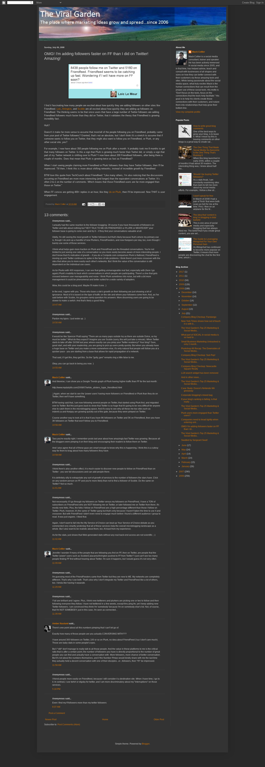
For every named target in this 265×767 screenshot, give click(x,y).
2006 (182, 476)
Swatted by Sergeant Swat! (194, 440)
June (184, 445)
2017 (182, 272)
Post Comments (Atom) (69, 724)
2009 (182, 284)
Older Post (159, 719)
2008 (182, 288)
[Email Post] (83, 204)
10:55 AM (56, 367)
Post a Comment (57, 713)
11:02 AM (56, 539)
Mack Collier (58, 377)
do (110, 192)
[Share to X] (96, 204)
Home (105, 719)
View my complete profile (188, 112)
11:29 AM (56, 587)
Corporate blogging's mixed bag (197, 395)
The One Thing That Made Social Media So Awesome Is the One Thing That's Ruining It (206, 151)
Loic (59, 108)
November (187, 296)
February (186, 462)
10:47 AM (56, 304)
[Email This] (89, 204)
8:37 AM (56, 707)
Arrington (67, 108)
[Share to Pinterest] (103, 204)
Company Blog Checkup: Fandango (198, 317)
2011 (182, 276)
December (187, 292)
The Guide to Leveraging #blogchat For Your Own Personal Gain (205, 242)
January (186, 466)
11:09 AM (56, 563)
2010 (182, 280)
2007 (182, 471)
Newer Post (50, 719)
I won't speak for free (203, 196)
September (187, 305)
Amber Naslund (60, 623)
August (185, 309)
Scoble (81, 108)
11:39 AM (56, 614)
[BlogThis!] (93, 204)
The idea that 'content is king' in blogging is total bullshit (204, 217)
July (184, 313)
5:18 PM (56, 689)
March (185, 458)
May (184, 449)
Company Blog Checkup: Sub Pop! (198, 355)
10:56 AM (56, 425)
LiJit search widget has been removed (199, 373)
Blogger (145, 744)
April (184, 454)
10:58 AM (56, 455)
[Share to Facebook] (99, 204)
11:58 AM (56, 665)
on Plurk (116, 192)
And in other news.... (191, 377)
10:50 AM (56, 322)
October (186, 300)
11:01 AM (56, 488)
